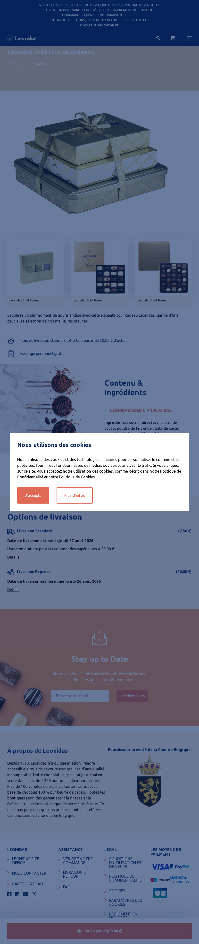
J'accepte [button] (33, 495)
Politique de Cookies (77, 477)
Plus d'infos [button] (74, 495)
